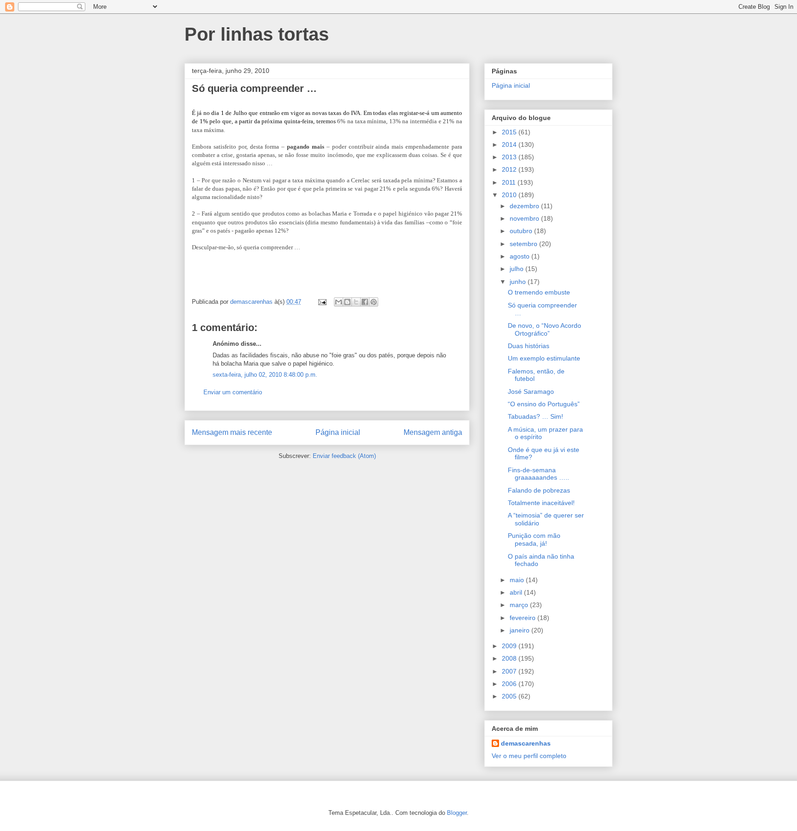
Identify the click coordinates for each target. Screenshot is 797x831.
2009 (510, 646)
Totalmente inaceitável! (541, 502)
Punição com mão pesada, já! (534, 539)
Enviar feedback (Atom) (344, 455)
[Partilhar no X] (356, 302)
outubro (522, 231)
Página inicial (337, 432)
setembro (524, 243)
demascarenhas (526, 743)
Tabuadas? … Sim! (535, 416)
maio (518, 580)
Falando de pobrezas (539, 490)
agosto (520, 256)
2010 (510, 195)
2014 (510, 144)
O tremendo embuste (539, 292)
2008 (510, 658)
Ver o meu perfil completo (529, 755)
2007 (510, 671)
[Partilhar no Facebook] (364, 302)
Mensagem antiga (433, 432)
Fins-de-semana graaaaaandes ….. (538, 474)
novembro (525, 218)
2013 (510, 157)
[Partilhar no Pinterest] (373, 302)
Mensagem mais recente (232, 432)
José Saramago (531, 391)
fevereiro (523, 617)
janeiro (520, 630)
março (520, 604)
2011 (509, 182)
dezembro (525, 206)
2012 (510, 169)
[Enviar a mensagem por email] (338, 302)
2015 (510, 132)
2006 (510, 683)
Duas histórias (528, 345)
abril (517, 592)
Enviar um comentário (232, 392)
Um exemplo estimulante (544, 358)
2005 (510, 696)
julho (517, 268)
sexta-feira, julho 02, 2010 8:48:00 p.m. (265, 374)
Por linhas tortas (256, 34)
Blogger (457, 812)
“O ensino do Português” (544, 404)
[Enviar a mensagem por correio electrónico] (321, 301)
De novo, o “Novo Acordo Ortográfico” (544, 329)
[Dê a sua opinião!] (347, 302)
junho (519, 281)
